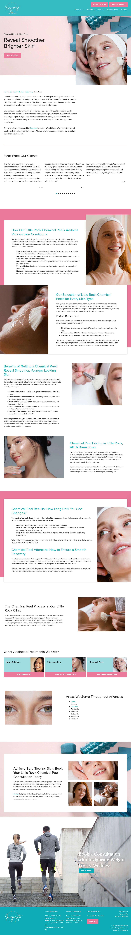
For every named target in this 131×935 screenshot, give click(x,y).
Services (78, 10)
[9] (72, 193)
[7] (68, 193)
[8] (70, 193)
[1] (57, 193)
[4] (63, 193)
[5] (65, 193)
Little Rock (74, 706)
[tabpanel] (24, 176)
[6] (66, 193)
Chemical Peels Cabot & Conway (21, 92)
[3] (61, 193)
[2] (59, 193)
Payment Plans (112, 10)
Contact (124, 10)
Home (6, 92)
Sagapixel (125, 930)
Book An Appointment (95, 10)
